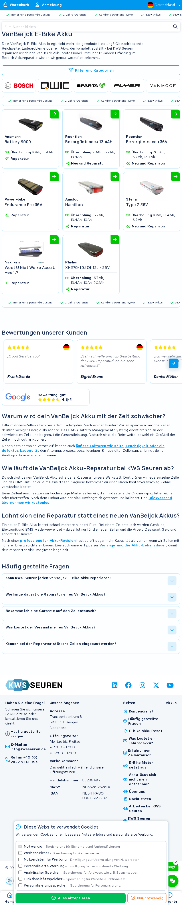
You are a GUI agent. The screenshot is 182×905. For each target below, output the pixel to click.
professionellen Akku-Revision (48, 540)
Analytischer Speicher (81, 872)
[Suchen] (175, 27)
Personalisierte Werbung (76, 866)
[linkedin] (114, 685)
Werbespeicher (62, 853)
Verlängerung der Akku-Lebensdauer (132, 545)
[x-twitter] (156, 685)
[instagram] (142, 685)
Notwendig (72, 846)
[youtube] (170, 685)
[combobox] (162, 4)
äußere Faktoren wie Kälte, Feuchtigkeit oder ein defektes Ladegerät (83, 448)
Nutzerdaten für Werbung (82, 859)
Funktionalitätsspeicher (75, 879)
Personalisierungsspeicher (72, 885)
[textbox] (161, 4)
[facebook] (128, 685)
